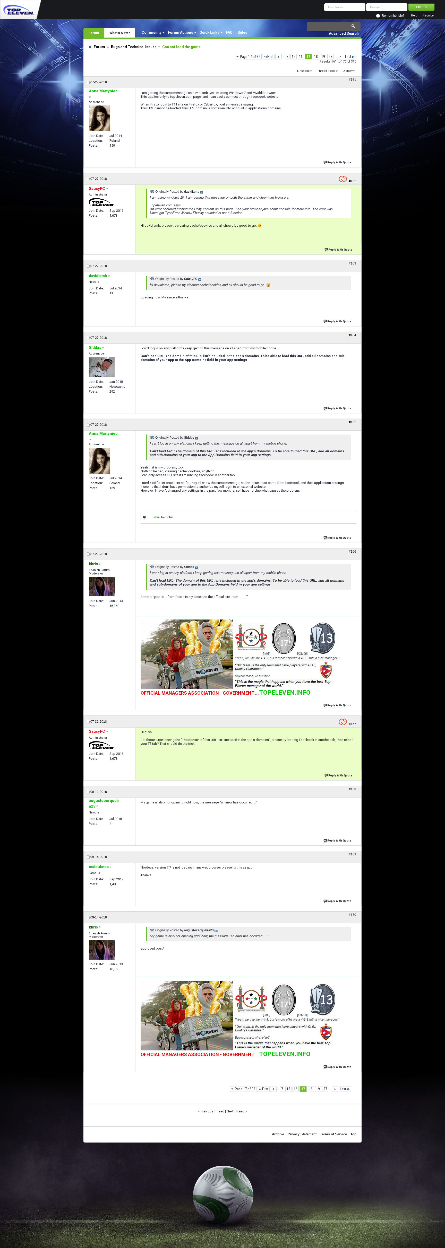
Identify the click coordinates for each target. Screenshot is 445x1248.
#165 (352, 422)
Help (414, 15)
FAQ (229, 32)
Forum (94, 33)
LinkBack (303, 71)
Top (353, 1134)
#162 (352, 181)
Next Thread (235, 1111)
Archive (278, 1134)
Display (348, 71)
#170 (352, 915)
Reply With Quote (339, 162)
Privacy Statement (302, 1134)
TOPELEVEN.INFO (284, 692)
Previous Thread (212, 1111)
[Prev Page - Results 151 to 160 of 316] (278, 56)
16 (301, 57)
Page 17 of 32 (250, 57)
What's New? (119, 33)
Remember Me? (393, 15)
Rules (242, 32)
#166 (352, 551)
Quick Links (209, 32)
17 (308, 57)
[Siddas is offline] (102, 367)
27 (330, 57)
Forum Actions (180, 32)
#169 (352, 854)
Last (348, 57)
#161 (352, 80)
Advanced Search (344, 33)
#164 (352, 335)
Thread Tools (326, 71)
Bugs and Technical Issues (134, 47)
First (270, 57)
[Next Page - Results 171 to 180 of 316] (340, 56)
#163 (352, 263)
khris (157, 517)
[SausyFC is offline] (102, 202)
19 (323, 57)
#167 (352, 724)
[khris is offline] (102, 586)
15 (293, 57)
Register (429, 15)
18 (316, 57)
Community (151, 32)
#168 (352, 789)
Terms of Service (333, 1134)
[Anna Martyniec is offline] (99, 118)
